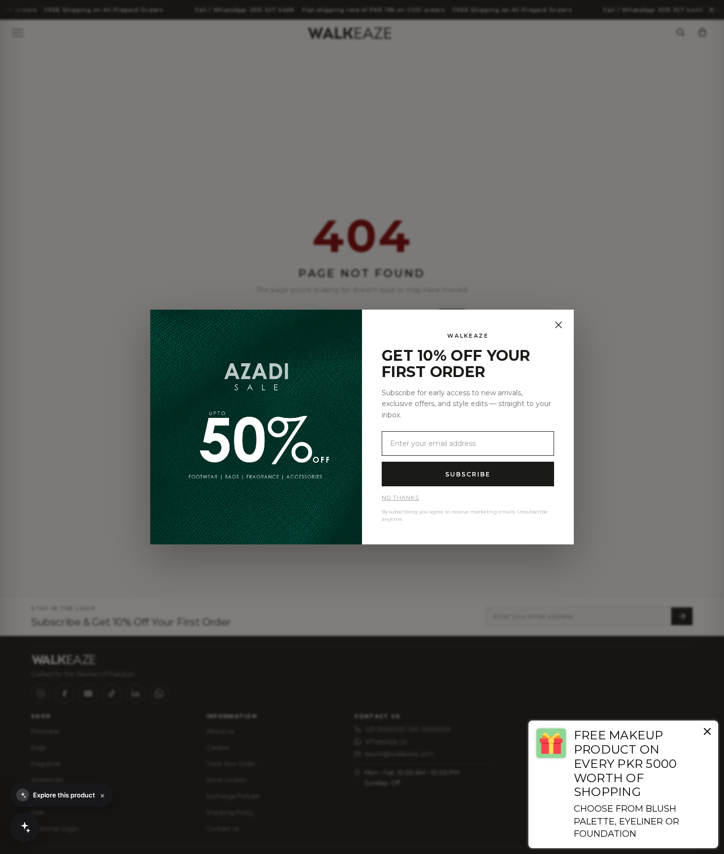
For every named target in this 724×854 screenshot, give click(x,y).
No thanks (400, 497)
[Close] (558, 325)
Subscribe (467, 474)
